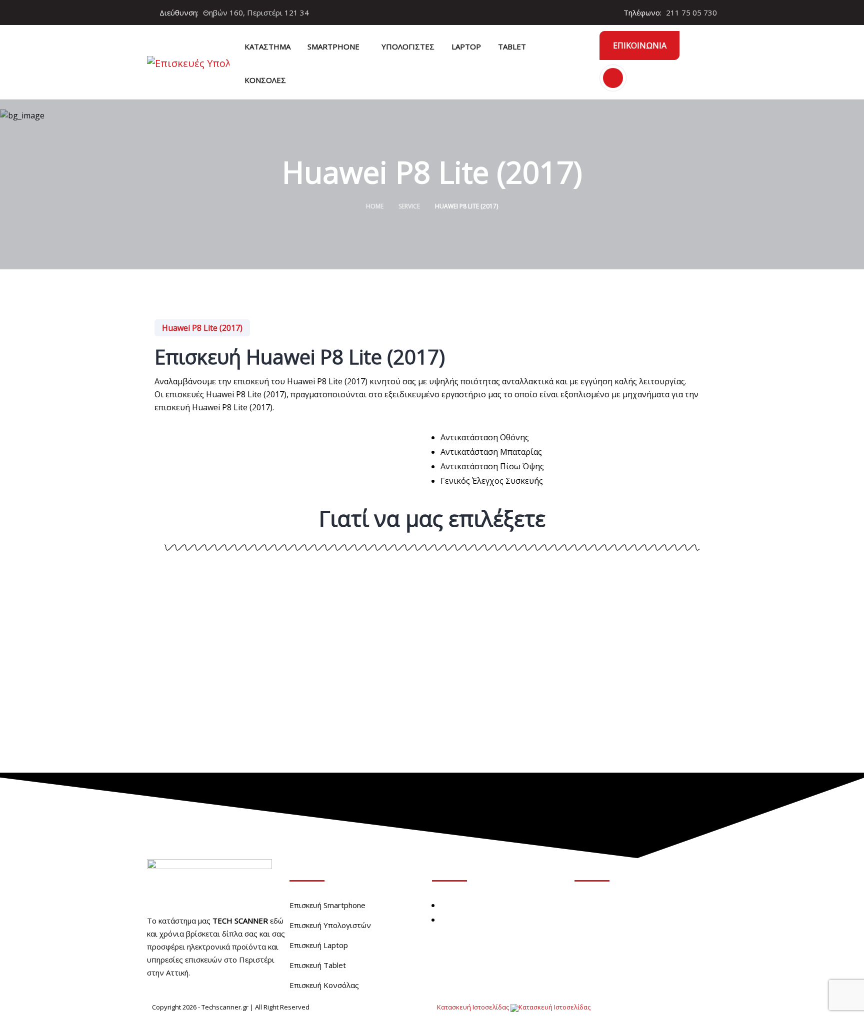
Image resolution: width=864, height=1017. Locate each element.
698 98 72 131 (614, 944)
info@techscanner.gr (627, 962)
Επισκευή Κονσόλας (324, 985)
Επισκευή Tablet (318, 965)
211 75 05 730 (691, 12)
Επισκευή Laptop (319, 945)
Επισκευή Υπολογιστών (330, 925)
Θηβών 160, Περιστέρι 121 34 (644, 907)
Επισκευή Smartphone (328, 905)
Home (375, 206)
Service (409, 206)
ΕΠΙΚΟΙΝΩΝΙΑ (639, 45)
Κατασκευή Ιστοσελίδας (473, 1007)
